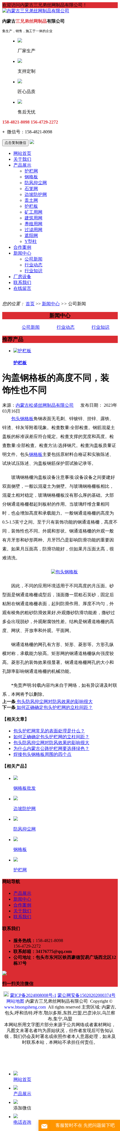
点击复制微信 (15, 143)
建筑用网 (33, 218)
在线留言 (22, 288)
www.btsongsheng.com (25, 1007)
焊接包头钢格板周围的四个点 (42, 754)
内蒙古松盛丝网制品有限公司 (45, 405)
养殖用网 (33, 223)
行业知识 (33, 270)
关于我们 (22, 159)
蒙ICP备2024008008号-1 (33, 995)
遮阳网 (31, 235)
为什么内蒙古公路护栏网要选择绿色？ (51, 748)
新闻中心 (22, 253)
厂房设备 (22, 276)
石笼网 (31, 188)
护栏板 (31, 206)
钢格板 (31, 176)
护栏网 (31, 171)
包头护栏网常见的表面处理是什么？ (49, 730)
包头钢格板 (22, 418)
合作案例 (22, 247)
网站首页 (22, 153)
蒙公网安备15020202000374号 (86, 995)
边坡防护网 (36, 194)
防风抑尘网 (36, 182)
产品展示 (22, 165)
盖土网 (31, 200)
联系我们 (22, 282)
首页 (30, 303)
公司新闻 (33, 259)
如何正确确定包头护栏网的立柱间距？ (54, 707)
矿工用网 (33, 212)
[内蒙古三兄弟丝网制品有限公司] (35, 10)
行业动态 (33, 264)
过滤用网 (33, 229)
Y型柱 (31, 241)
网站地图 (15, 1001)
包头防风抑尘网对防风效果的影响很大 (54, 701)
